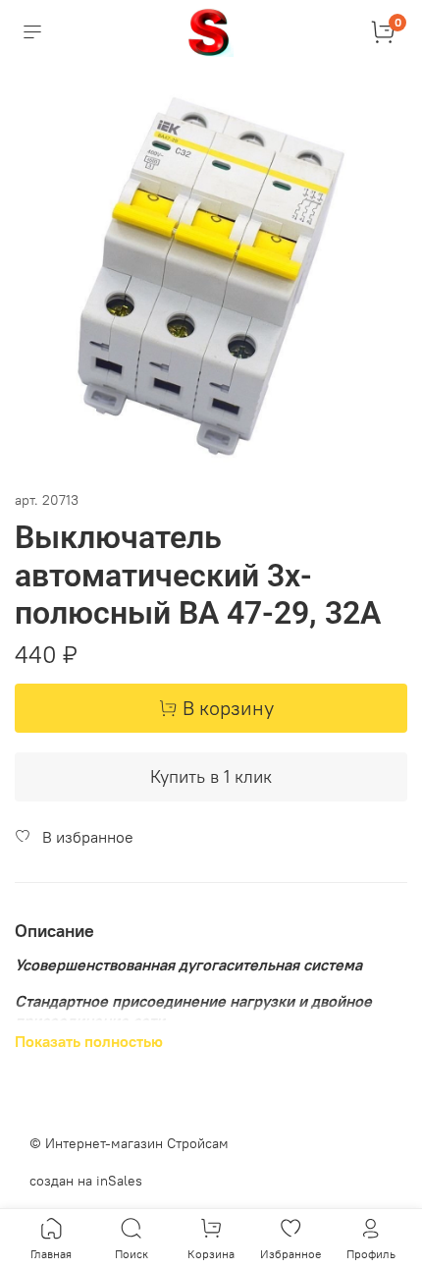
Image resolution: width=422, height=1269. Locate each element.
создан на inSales (85, 1180)
